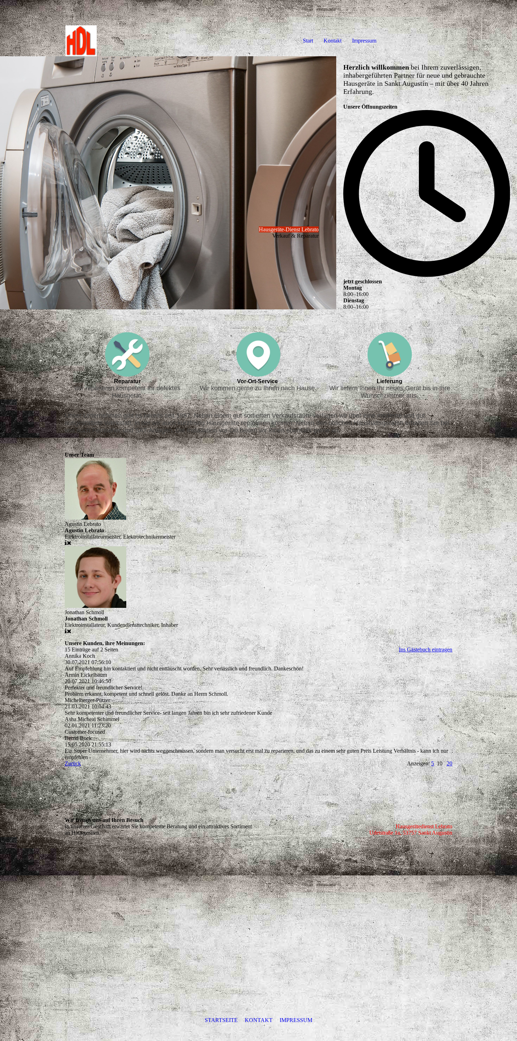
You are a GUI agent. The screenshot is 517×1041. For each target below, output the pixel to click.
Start (308, 41)
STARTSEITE (221, 1020)
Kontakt (333, 41)
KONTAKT (259, 1020)
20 (449, 763)
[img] (81, 28)
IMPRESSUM (296, 1020)
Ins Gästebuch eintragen (425, 650)
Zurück (73, 763)
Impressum (364, 41)
